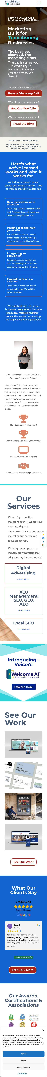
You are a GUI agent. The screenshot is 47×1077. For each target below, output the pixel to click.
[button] (43, 1030)
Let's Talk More (22, 970)
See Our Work (23, 862)
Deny (23, 1061)
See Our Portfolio (23, 108)
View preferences (23, 1067)
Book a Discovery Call (23, 93)
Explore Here (23, 687)
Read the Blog (23, 123)
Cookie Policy (22, 1073)
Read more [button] (11, 946)
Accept (23, 1054)
